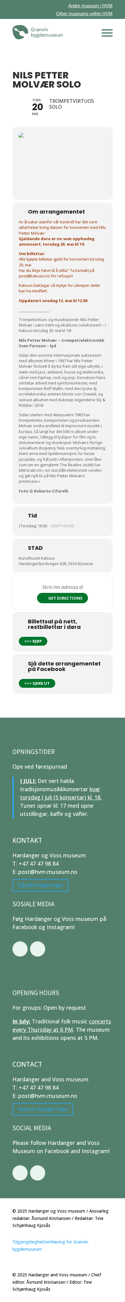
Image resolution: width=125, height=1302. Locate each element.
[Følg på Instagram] (37, 949)
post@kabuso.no (34, 276)
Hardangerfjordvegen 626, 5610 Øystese (56, 563)
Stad (35, 548)
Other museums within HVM (84, 13)
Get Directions (65, 598)
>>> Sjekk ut (37, 683)
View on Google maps (43, 1109)
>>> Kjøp (33, 641)
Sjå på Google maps (40, 885)
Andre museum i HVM (90, 5)
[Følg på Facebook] (20, 949)
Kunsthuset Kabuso (37, 558)
